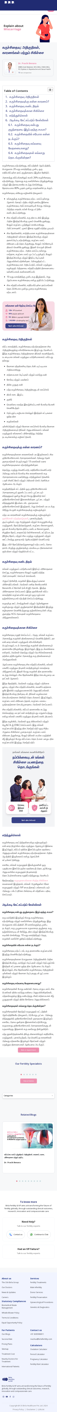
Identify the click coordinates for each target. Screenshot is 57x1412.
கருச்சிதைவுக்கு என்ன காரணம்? (29, 101)
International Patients (10, 1366)
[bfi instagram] (6, 5)
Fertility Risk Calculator (39, 1364)
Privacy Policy (19, 1409)
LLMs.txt (40, 1409)
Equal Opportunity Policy (12, 1322)
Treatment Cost (8, 1354)
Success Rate (7, 1339)
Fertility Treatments (38, 1282)
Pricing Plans (7, 1344)
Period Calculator (37, 1354)
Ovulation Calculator (38, 1349)
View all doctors (28, 1081)
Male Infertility (36, 1287)
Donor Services (36, 1292)
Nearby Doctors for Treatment (10, 1360)
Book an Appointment (28, 1050)
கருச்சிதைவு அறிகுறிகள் (24, 97)
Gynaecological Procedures (41, 1302)
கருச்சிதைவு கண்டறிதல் (24, 106)
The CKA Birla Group (10, 1282)
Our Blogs (6, 1334)
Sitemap (5, 1349)
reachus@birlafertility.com (41, 1339)
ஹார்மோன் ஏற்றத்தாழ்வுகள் (15, 518)
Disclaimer (31, 1409)
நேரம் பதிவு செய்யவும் (16, 326)
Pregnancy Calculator (39, 1359)
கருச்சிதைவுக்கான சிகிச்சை (26, 111)
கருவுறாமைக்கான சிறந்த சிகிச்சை (31, 880)
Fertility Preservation (38, 1297)
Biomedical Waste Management (9, 1306)
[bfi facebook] (13, 5)
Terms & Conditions (10, 1317)
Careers (5, 1297)
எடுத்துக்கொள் (18, 115)
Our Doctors (7, 1287)
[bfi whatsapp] (13, 1396)
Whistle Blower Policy (10, 1313)
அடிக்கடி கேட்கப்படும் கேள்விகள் (29, 120)
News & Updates (9, 1292)
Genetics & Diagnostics (39, 1307)
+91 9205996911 (37, 1334)
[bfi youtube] (9, 5)
